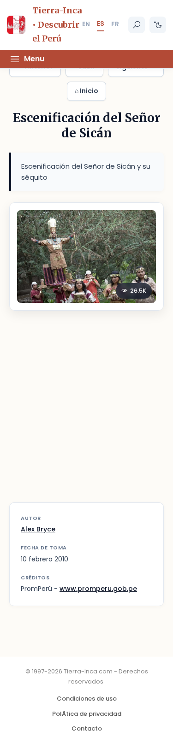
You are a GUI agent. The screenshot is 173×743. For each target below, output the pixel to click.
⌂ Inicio (86, 90)
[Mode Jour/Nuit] (157, 25)
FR (115, 24)
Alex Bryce (38, 529)
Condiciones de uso (87, 698)
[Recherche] (136, 25)
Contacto (87, 728)
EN (86, 24)
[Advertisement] (86, 412)
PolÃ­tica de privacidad (86, 713)
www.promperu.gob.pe (98, 588)
